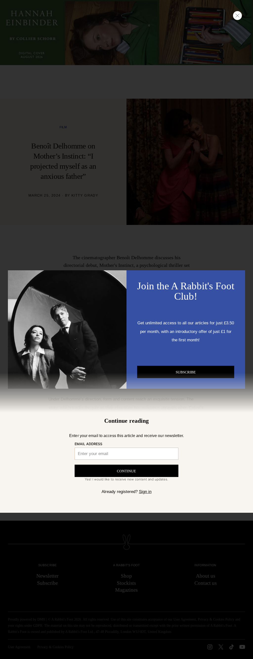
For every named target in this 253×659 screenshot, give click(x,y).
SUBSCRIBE (186, 372)
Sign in (145, 491)
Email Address (88, 444)
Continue (126, 471)
